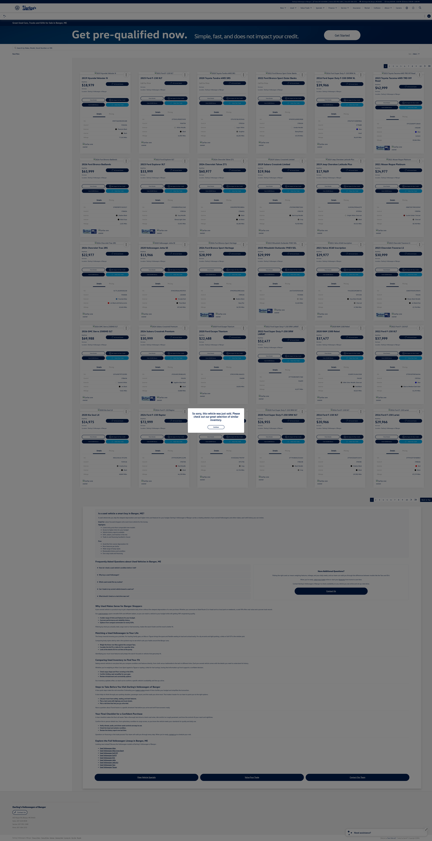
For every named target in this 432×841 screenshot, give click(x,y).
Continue (216, 427)
